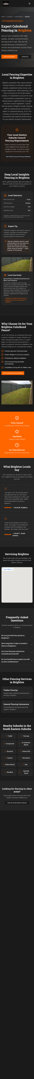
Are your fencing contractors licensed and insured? (12, 652)
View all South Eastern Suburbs (17, 803)
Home (3, 16)
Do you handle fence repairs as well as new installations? (15, 660)
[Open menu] (29, 3)
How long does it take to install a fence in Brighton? (14, 644)
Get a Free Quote (9, 56)
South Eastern (19, 16)
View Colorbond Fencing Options (13, 373)
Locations (10, 16)
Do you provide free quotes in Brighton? (13, 636)
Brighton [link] (27, 16)
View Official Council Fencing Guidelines (18, 156)
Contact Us (25, 56)
